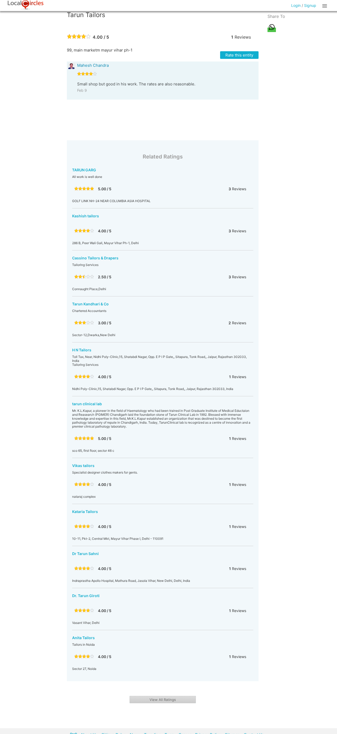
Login (296, 5)
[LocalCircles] (25, 5)
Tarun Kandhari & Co (90, 304)
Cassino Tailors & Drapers (95, 258)
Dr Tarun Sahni (85, 553)
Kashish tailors (85, 216)
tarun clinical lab (87, 404)
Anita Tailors (83, 637)
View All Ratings (163, 699)
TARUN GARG (84, 170)
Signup (310, 5)
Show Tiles (325, 5)
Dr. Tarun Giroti (86, 595)
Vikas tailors (83, 465)
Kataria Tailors (85, 511)
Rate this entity (239, 55)
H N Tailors (81, 350)
